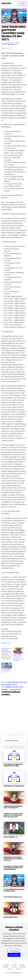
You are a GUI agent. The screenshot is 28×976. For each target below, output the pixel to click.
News (9, 44)
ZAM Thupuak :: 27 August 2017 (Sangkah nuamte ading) (13, 765)
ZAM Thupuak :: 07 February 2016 (14, 786)
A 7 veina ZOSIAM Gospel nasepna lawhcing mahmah (14, 890)
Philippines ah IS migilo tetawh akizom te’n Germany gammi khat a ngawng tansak (13, 815)
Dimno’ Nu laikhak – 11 (11, 837)
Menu (23, 3)
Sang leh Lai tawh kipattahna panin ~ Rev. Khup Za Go (13, 807)
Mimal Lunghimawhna (10, 917)
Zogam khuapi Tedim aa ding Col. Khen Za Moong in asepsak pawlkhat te (18, 657)
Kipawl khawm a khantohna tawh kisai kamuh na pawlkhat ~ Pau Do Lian (14, 858)
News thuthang (13, 951)
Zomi (16, 44)
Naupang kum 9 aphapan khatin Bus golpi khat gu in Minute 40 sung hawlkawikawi (13, 867)
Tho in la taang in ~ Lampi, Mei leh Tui (6, 671)
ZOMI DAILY (6, 3)
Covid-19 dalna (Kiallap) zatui (13, 897)
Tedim (12, 44)
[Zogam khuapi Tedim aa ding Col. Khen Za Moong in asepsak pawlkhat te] (18, 651)
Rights (16, 972)
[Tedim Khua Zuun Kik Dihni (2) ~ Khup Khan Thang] (7, 654)
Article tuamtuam (14, 955)
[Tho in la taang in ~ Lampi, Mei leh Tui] (6, 665)
